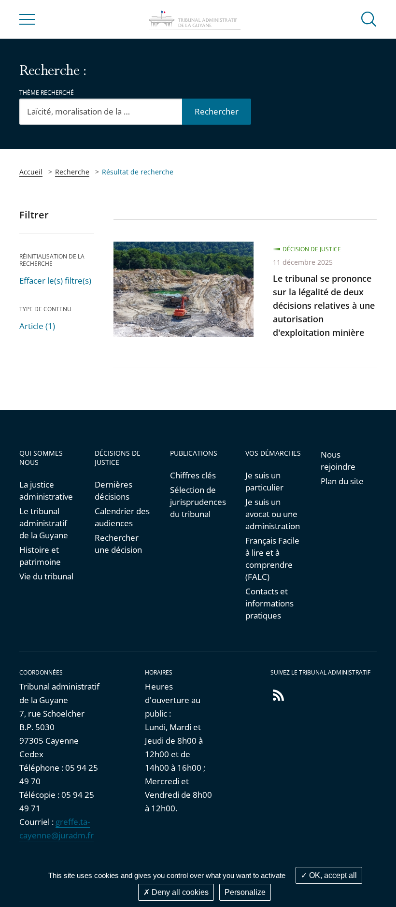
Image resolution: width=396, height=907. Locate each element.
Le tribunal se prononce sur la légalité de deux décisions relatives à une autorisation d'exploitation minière (324, 305)
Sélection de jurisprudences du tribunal (198, 501)
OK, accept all (332, 875)
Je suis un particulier (264, 481)
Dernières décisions (113, 490)
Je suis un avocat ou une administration (272, 514)
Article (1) (37, 325)
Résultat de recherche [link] (137, 171)
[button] (369, 18)
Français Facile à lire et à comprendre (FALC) (272, 558)
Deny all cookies (179, 892)
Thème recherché (46, 92)
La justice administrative (46, 490)
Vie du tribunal (46, 576)
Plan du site (342, 481)
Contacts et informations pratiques (269, 603)
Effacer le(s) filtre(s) (55, 280)
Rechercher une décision (118, 543)
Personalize (245, 892)
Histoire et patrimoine (40, 555)
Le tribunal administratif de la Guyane (43, 523)
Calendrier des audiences (122, 517)
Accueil (30, 171)
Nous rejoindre (338, 460)
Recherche (72, 171)
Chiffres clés (193, 475)
